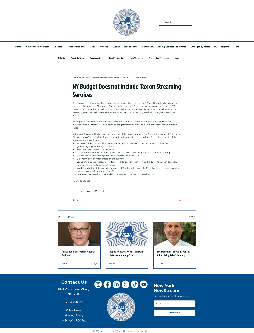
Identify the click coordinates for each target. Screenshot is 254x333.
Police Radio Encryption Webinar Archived (78, 253)
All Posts (61, 58)
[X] (125, 284)
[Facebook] (107, 284)
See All (192, 216)
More (177, 58)
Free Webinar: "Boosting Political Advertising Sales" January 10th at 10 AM (174, 253)
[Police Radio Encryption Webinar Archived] (79, 234)
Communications (96, 58)
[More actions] (179, 77)
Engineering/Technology (159, 58)
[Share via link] (95, 191)
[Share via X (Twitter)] (81, 191)
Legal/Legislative (116, 58)
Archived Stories (81, 181)
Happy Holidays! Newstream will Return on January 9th (126, 253)
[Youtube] (144, 284)
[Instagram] (98, 284)
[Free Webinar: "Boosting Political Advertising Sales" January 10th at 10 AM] (175, 234)
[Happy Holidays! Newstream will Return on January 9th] (127, 234)
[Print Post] (102, 191)
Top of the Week (77, 58)
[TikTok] (134, 284)
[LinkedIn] (116, 284)
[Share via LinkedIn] (88, 191)
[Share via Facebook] (74, 191)
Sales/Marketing (136, 58)
